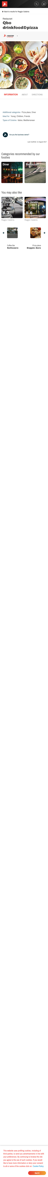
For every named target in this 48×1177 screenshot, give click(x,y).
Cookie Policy (38, 1166)
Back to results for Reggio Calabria (16, 11)
